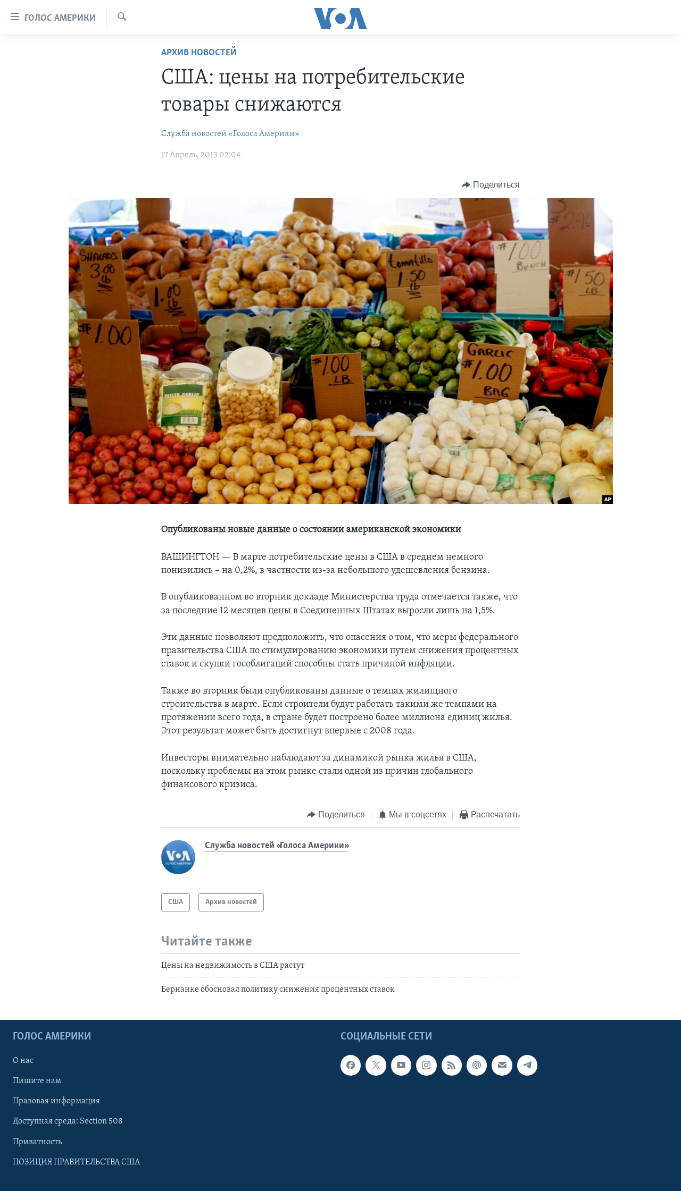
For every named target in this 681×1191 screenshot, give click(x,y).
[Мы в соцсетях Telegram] (527, 1065)
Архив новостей (199, 53)
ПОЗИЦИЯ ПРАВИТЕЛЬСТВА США (76, 1162)
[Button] (491, 185)
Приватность (37, 1141)
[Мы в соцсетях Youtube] (401, 1065)
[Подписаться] (502, 1065)
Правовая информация (56, 1101)
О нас (23, 1061)
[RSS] (452, 1065)
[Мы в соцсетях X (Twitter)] (376, 1065)
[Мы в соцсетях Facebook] (350, 1065)
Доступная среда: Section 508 (68, 1121)
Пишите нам (37, 1081)
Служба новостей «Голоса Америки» (230, 134)
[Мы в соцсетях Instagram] (426, 1065)
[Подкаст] (477, 1065)
